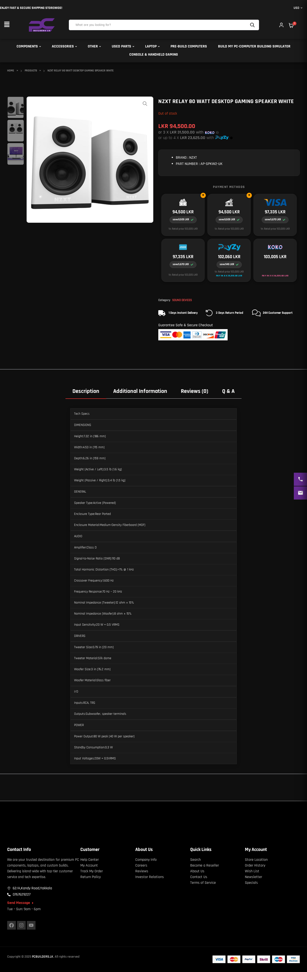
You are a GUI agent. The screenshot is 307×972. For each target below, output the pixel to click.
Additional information (140, 391)
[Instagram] (21, 925)
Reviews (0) (194, 391)
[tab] (85, 391)
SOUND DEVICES (182, 300)
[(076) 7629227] (300, 479)
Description (85, 391)
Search (253, 25)
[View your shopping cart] (291, 25)
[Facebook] (11, 925)
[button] (7, 24)
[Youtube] (31, 925)
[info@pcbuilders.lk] (300, 493)
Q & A (228, 391)
